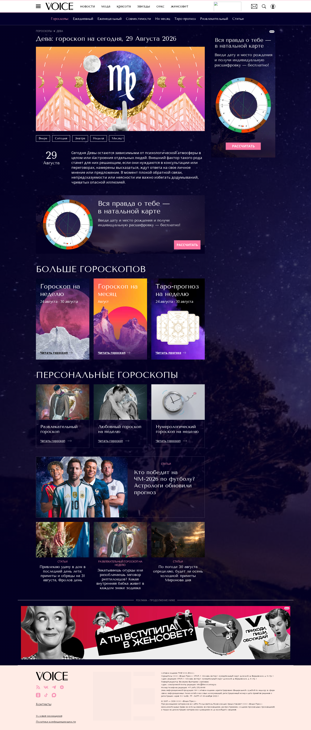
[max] (54, 695)
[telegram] (54, 687)
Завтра (80, 138)
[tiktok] (46, 695)
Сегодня (61, 138)
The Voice (59, 6)
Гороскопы (44, 31)
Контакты (43, 704)
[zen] (62, 687)
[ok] (38, 695)
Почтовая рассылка (254, 6)
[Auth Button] (273, 6)
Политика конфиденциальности (56, 721)
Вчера (43, 138)
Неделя (98, 138)
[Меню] (38, 6)
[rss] (38, 687)
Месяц (117, 138)
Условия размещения (49, 715)
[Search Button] (264, 6)
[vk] (46, 687)
